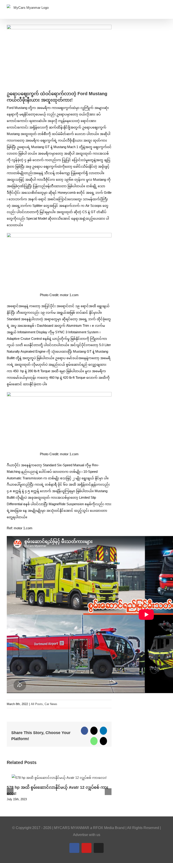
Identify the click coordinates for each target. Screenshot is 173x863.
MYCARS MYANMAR (71, 828)
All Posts (37, 704)
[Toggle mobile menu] (164, 9)
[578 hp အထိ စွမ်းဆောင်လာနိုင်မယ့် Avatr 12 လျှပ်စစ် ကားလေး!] (59, 776)
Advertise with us (86, 835)
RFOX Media (103, 828)
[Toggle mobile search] (156, 9)
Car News (51, 704)
